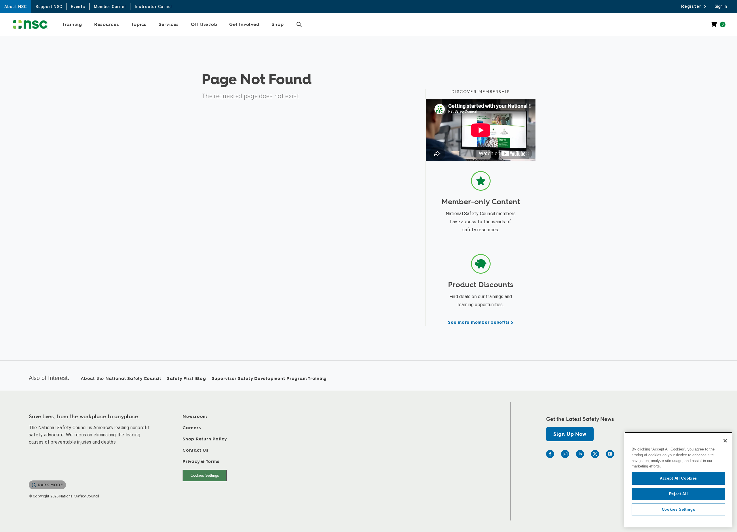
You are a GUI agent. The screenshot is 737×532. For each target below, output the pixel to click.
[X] (595, 454)
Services (169, 24)
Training (72, 24)
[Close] (725, 440)
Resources (106, 24)
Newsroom (195, 416)
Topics (139, 24)
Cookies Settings (205, 475)
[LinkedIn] (580, 454)
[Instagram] (565, 454)
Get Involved (244, 24)
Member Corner (110, 6)
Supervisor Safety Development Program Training (269, 378)
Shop (277, 24)
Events (78, 6)
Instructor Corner (153, 6)
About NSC (15, 6)
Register (692, 6)
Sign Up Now (569, 434)
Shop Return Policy (205, 439)
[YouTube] (610, 454)
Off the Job (204, 24)
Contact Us (195, 450)
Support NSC (48, 6)
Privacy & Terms (201, 461)
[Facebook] (550, 454)
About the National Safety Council (121, 378)
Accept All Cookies (678, 478)
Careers (192, 428)
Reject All (678, 494)
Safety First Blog (186, 378)
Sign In (721, 6)
